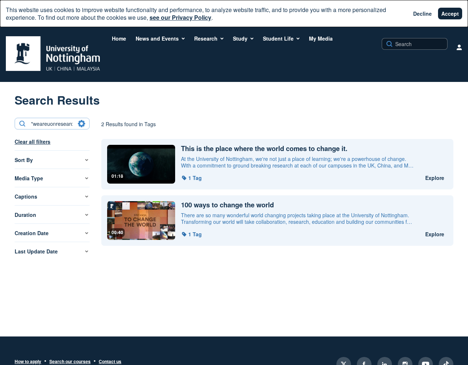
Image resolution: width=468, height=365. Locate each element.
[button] (191, 177)
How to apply (28, 362)
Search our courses (70, 362)
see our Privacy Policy (180, 17)
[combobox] (52, 123)
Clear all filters (32, 141)
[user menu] (459, 47)
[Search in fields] (81, 123)
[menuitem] (119, 38)
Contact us (110, 362)
